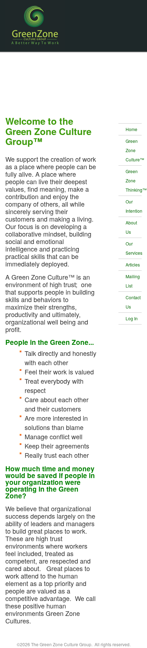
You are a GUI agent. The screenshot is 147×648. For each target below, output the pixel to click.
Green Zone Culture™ (134, 150)
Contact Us (133, 302)
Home (131, 129)
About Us (131, 227)
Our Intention (134, 206)
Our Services (134, 248)
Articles (133, 264)
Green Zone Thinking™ (134, 180)
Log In (132, 318)
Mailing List (133, 281)
